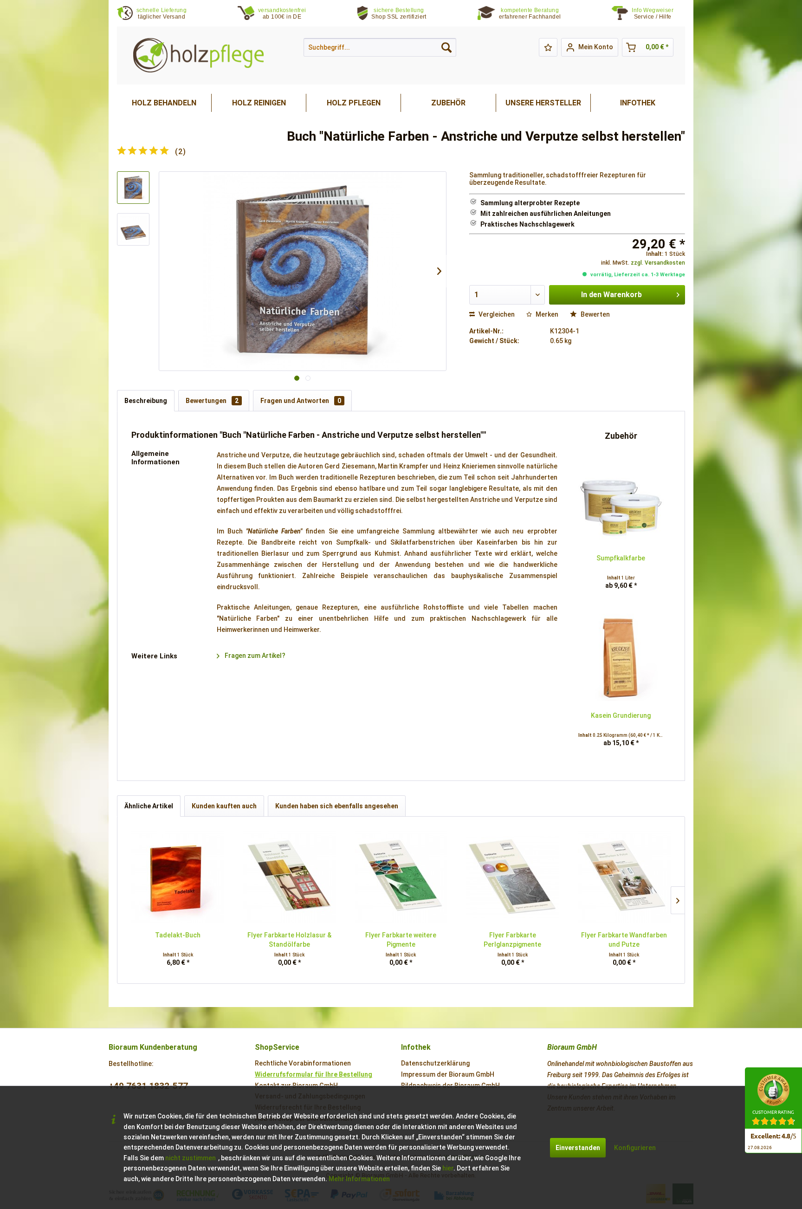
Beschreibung (145, 400)
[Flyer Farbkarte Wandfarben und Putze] (624, 877)
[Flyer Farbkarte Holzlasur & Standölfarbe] (289, 877)
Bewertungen (212, 400)
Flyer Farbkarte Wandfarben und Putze (624, 939)
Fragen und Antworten (300, 400)
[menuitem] (658, 13)
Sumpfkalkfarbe (620, 558)
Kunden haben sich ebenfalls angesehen (336, 806)
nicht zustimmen (190, 1158)
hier (447, 1168)
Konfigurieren (635, 1147)
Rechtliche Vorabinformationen (303, 1063)
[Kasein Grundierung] (621, 657)
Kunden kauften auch (224, 806)
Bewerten (594, 314)
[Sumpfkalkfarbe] (621, 500)
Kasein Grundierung (621, 715)
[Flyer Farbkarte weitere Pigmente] (401, 877)
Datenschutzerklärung (435, 1063)
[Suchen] (446, 47)
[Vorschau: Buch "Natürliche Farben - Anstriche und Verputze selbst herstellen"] (133, 187)
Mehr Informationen (359, 1179)
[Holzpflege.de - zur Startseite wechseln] (198, 55)
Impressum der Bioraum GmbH (447, 1074)
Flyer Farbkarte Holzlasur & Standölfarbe (289, 939)
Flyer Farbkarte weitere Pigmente (400, 939)
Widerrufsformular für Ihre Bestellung (313, 1074)
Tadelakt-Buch (177, 935)
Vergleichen (496, 314)
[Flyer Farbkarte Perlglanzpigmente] (512, 877)
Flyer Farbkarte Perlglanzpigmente (512, 939)
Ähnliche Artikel (148, 806)
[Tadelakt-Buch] (177, 877)
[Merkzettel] (548, 47)
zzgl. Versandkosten (658, 263)
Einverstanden (578, 1147)
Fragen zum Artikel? (254, 655)
